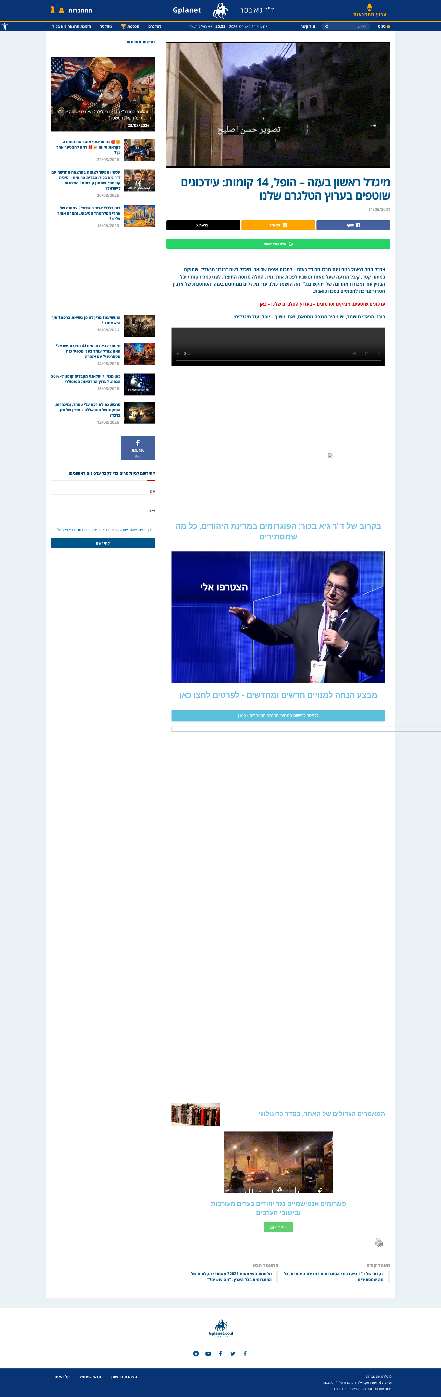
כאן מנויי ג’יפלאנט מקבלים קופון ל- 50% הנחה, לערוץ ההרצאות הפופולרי (85, 379)
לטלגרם (154, 26)
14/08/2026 (108, 363)
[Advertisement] (103, 271)
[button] (278, 715)
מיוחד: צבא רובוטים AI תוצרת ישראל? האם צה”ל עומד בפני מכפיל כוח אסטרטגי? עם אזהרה (87, 351)
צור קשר (308, 26)
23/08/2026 (139, 125)
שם (152, 491)
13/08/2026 (108, 388)
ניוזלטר (106, 26)
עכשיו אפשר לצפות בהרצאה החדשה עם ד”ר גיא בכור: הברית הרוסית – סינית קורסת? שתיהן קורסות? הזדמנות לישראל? (85, 180)
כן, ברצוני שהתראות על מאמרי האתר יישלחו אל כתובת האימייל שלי (103, 529)
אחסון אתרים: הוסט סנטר (376, 1389)
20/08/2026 (108, 195)
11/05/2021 (379, 209)
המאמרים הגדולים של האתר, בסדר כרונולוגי (322, 1113)
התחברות (80, 10)
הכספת (130, 26)
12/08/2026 (108, 422)
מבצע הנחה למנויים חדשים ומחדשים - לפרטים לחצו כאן (278, 695)
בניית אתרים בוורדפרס (345, 1389)
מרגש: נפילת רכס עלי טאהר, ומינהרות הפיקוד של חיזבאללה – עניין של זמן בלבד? (87, 410)
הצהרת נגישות (124, 1377)
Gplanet (385, 1382)
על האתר (62, 1377)
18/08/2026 (108, 225)
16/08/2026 (108, 330)
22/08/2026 (108, 159)
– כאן (265, 304)
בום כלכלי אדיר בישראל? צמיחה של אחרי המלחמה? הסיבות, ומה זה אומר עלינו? (88, 213)
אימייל (151, 510)
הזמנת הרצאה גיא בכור (71, 26)
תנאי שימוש (90, 1377)
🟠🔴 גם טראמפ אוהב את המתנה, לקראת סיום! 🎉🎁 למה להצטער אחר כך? (88, 147)
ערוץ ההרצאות (369, 12)
